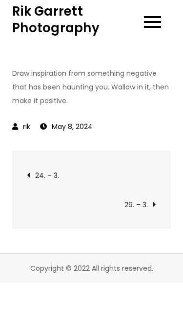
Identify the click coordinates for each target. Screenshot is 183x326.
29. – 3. (136, 205)
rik (26, 126)
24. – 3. (47, 175)
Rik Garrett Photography (56, 19)
